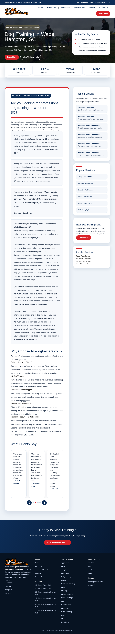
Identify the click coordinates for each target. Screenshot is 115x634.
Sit (62, 619)
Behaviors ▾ (51, 8)
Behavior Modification (85, 190)
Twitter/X (8, 586)
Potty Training (66, 577)
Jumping (64, 570)
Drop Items (65, 622)
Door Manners (66, 605)
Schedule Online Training (57, 542)
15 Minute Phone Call (43, 585)
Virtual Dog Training (85, 203)
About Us (38, 566)
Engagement (65, 608)
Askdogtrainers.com (102, 2)
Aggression (65, 563)
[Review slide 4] (40, 502)
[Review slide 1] (33, 502)
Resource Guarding (68, 584)
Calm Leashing (66, 612)
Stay (62, 601)
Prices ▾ (92, 8)
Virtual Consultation (85, 196)
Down (63, 615)
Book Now (103, 13)
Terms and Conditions (43, 570)
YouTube (8, 593)
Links (89, 566)
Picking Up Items (67, 594)
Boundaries (65, 573)
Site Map (90, 563)
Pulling (63, 587)
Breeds (90, 570)
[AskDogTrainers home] (18, 561)
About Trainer (79, 8)
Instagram (8, 590)
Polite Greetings (67, 598)
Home (40, 8)
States (89, 573)
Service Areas (40, 577)
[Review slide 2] (35, 502)
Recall (63, 580)
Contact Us (103, 8)
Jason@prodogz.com (84, 2)
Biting (63, 566)
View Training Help (31, 57)
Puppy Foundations (85, 177)
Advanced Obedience (85, 183)
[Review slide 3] (38, 502)
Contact (38, 573)
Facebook (8, 583)
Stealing (64, 591)
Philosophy (65, 8)
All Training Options (85, 210)
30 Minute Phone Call (43, 588)
